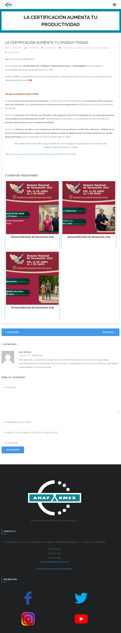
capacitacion (13, 52)
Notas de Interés (93, 47)
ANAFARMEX (32, 47)
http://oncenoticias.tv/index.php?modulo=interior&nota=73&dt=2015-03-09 (40, 154)
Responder (37, 355)
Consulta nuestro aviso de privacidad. (55, 568)
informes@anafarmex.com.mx (54, 561)
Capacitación (78, 47)
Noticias (105, 47)
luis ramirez (25, 352)
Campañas (66, 47)
